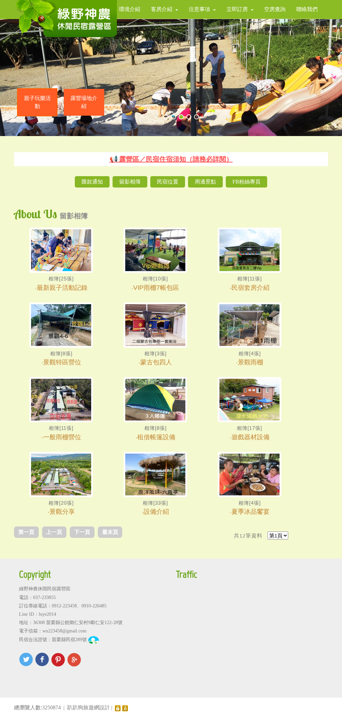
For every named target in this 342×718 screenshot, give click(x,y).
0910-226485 (94, 605)
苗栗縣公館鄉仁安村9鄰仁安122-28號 (84, 622)
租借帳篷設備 (156, 437)
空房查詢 (275, 9)
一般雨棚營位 (62, 437)
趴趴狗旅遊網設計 (88, 707)
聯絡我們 (307, 9)
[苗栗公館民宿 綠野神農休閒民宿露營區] (65, 18)
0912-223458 (64, 605)
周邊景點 (205, 182)
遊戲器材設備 (250, 437)
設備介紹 (156, 511)
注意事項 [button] (199, 9)
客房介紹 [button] (161, 9)
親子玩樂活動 (37, 102)
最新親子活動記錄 (62, 287)
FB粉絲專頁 (246, 182)
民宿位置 (167, 182)
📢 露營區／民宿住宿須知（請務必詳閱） (171, 159)
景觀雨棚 (250, 362)
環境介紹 (129, 9)
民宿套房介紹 (250, 287)
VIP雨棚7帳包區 (156, 287)
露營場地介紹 (83, 102)
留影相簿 (130, 182)
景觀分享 (62, 511)
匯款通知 (92, 182)
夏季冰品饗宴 (250, 511)
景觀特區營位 (62, 362)
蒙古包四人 (156, 362)
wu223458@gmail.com (64, 630)
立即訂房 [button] (237, 9)
